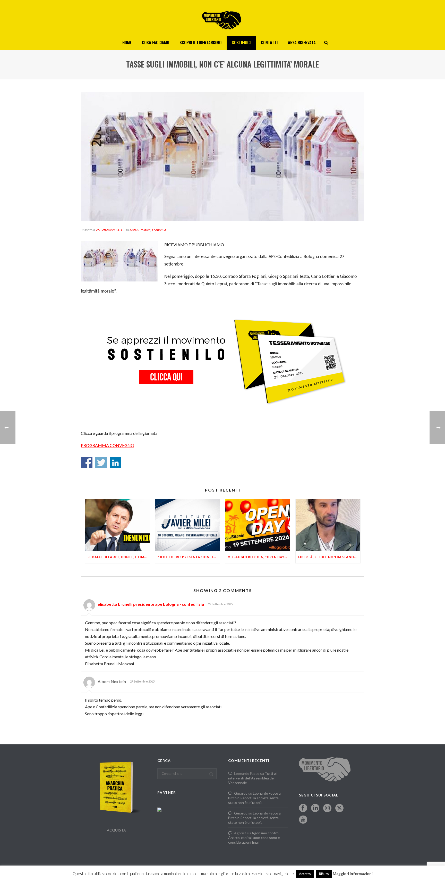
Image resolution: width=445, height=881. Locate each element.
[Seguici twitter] (339, 808)
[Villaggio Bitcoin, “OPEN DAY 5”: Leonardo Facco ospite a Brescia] (257, 525)
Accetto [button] (305, 874)
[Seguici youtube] (303, 820)
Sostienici (241, 42)
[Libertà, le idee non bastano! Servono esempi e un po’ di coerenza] (328, 525)
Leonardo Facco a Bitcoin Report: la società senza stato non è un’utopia (254, 798)
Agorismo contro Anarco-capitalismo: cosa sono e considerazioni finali (254, 837)
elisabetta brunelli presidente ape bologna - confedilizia (151, 604)
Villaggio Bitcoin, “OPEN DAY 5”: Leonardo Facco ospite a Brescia (259, 557)
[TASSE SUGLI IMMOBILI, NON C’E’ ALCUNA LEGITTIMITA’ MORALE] (222, 156)
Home (127, 42)
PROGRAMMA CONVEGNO (107, 445)
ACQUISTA (116, 830)
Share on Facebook (86, 462)
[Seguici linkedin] (315, 808)
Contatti (269, 42)
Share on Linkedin (115, 462)
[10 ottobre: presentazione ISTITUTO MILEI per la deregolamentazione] (187, 525)
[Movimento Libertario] (222, 18)
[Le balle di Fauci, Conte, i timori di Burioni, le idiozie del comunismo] (117, 525)
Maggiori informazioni (353, 873)
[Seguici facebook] (303, 808)
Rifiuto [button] (324, 874)
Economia (159, 230)
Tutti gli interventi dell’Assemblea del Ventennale (252, 778)
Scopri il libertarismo (200, 42)
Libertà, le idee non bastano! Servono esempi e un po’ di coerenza (329, 557)
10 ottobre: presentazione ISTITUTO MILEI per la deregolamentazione (189, 557)
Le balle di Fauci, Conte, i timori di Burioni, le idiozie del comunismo (119, 557)
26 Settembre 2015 (110, 230)
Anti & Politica (140, 230)
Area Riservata (302, 42)
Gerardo (240, 793)
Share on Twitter (101, 462)
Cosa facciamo (155, 42)
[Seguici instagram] (327, 808)
